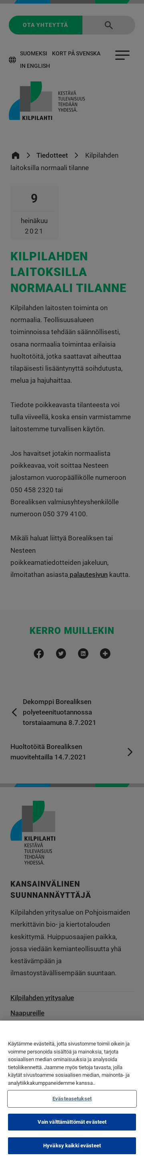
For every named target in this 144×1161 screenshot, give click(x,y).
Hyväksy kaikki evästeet (72, 1146)
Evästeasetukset (72, 1099)
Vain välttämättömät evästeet (72, 1122)
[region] (72, 1091)
